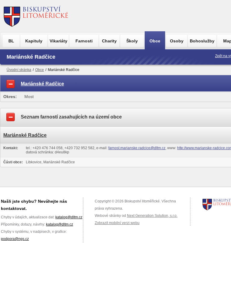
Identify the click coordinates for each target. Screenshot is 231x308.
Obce (154, 40)
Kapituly (33, 40)
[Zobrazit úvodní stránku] (35, 16)
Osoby (176, 40)
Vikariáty (58, 40)
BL (11, 40)
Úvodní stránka (19, 70)
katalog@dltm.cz (68, 217)
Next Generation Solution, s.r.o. (152, 216)
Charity (109, 40)
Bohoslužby (202, 40)
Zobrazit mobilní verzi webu (117, 223)
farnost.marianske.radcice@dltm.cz (136, 148)
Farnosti (84, 40)
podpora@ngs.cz (15, 239)
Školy (132, 40)
